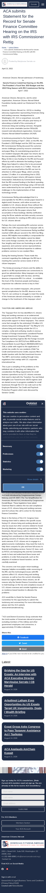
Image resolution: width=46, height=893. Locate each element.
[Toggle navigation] (42, 4)
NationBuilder (17, 886)
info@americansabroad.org (28, 856)
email (13, 877)
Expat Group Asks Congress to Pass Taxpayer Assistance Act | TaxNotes (22, 730)
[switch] (39, 454)
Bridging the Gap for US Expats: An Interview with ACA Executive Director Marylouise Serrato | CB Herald (20, 678)
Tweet (24, 643)
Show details (32, 479)
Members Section (23, 823)
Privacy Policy (7, 883)
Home (4, 47)
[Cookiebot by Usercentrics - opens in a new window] (27, 403)
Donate (34, 4)
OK (23, 487)
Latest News (14, 47)
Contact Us (6, 859)
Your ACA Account (23, 829)
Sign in (4, 653)
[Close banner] (42, 404)
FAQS (16, 883)
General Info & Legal (9, 880)
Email (24, 649)
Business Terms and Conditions (31, 880)
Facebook (24, 637)
